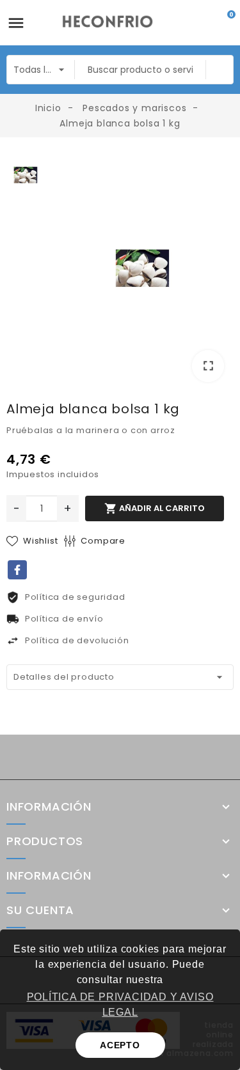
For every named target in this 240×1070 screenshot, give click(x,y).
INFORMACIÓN (49, 875)
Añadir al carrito (154, 508)
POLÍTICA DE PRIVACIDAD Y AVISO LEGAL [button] (120, 1004)
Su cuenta (40, 910)
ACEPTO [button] (120, 1045)
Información (49, 806)
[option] (142, 271)
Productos (44, 841)
